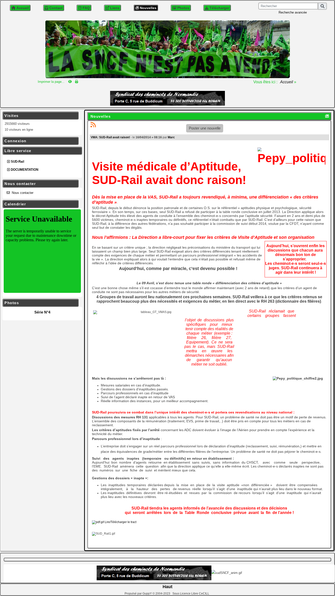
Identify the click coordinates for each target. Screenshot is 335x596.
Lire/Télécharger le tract (120, 522)
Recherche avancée (293, 12)
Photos (39, 303)
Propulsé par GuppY (139, 593)
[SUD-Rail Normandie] (167, 49)
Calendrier (39, 204)
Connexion (39, 141)
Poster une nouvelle (204, 128)
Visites (39, 116)
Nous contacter (39, 184)
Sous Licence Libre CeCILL (191, 593)
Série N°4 (42, 312)
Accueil (286, 82)
